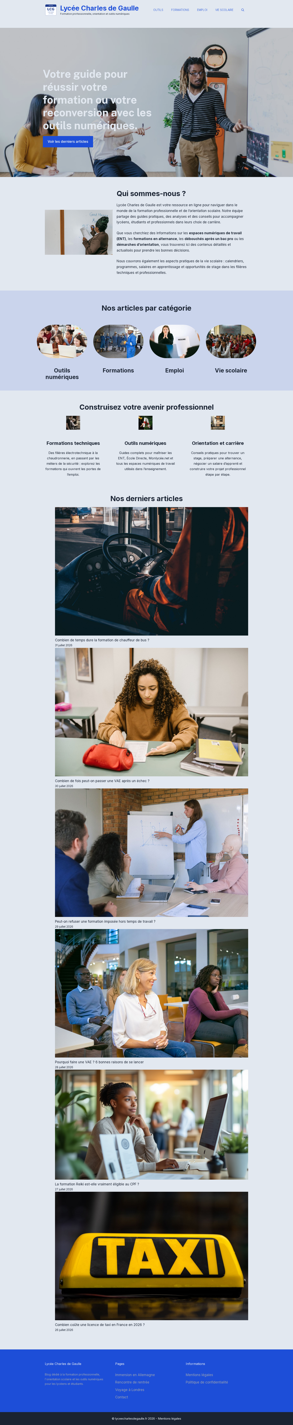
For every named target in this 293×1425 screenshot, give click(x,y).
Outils (158, 10)
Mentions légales (199, 1375)
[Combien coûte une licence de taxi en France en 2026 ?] (151, 1257)
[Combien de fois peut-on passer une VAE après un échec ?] (151, 713)
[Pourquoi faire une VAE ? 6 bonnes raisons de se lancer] (151, 994)
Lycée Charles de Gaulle (99, 8)
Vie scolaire (224, 10)
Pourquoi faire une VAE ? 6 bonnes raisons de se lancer (99, 1062)
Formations (180, 10)
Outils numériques (62, 374)
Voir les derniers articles (68, 142)
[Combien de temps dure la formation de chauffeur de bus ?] (151, 572)
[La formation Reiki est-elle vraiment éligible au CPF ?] (151, 1125)
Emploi (202, 10)
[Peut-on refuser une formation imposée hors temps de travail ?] (151, 853)
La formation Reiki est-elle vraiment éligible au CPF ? (97, 1184)
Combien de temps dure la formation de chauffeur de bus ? (102, 640)
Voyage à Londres (129, 1390)
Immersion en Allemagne (135, 1375)
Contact (121, 1397)
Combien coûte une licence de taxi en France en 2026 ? (100, 1325)
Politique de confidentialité (207, 1382)
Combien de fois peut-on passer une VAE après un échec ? (102, 781)
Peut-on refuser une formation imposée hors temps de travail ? (105, 921)
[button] (242, 10)
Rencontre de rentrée (132, 1382)
